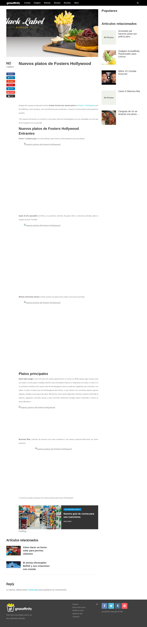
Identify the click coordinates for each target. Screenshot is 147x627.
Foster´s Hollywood (86, 105)
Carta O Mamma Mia (129, 91)
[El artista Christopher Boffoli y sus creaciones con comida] (13, 564)
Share (11, 74)
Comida (27, 3)
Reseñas (67, 3)
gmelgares (67, 521)
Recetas (57, 3)
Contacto (75, 617)
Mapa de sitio (77, 613)
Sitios (76, 3)
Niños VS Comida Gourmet (127, 72)
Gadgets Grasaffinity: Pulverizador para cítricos (129, 54)
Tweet (11, 77)
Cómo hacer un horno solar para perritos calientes (35, 550)
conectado (33, 589)
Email (11, 96)
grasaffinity (106, 612)
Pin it (11, 85)
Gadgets (37, 3)
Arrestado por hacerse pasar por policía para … (127, 34)
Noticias (47, 3)
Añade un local (77, 610)
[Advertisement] (58, 86)
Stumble (11, 92)
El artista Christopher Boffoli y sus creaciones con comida (36, 565)
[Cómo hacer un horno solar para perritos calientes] (13, 550)
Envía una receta (78, 607)
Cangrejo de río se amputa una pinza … (129, 112)
